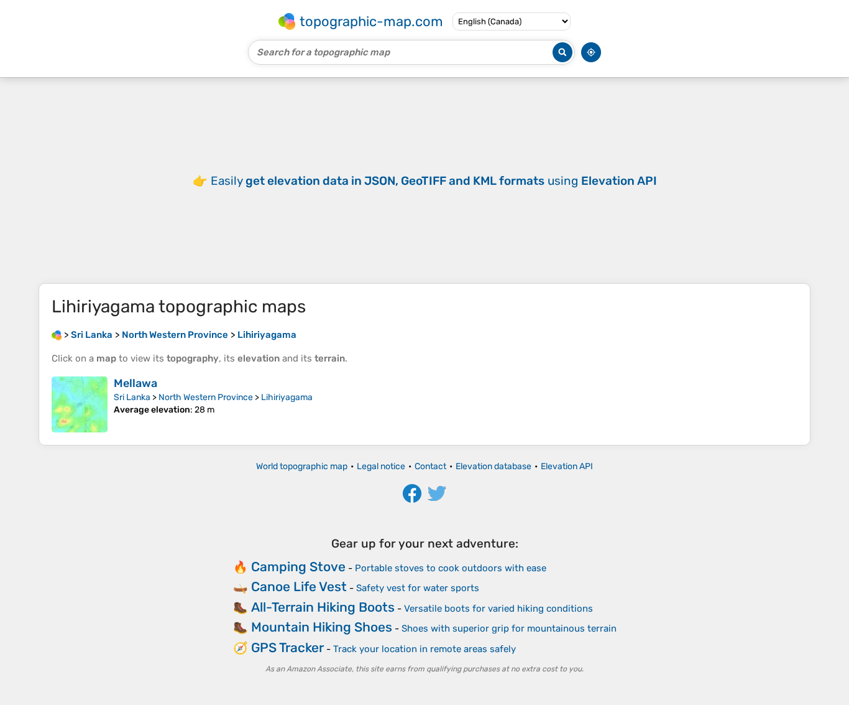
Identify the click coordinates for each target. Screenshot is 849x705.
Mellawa (135, 383)
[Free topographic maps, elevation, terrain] (57, 334)
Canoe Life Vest (299, 586)
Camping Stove (298, 566)
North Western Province (205, 397)
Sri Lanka (132, 397)
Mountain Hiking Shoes (321, 627)
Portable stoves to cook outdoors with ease (450, 568)
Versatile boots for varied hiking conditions (498, 608)
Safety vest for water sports (417, 588)
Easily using (434, 181)
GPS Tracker (287, 647)
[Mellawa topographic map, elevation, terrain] (80, 404)
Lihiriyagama (287, 397)
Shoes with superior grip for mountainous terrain (509, 628)
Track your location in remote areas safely (424, 649)
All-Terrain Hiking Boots (323, 607)
